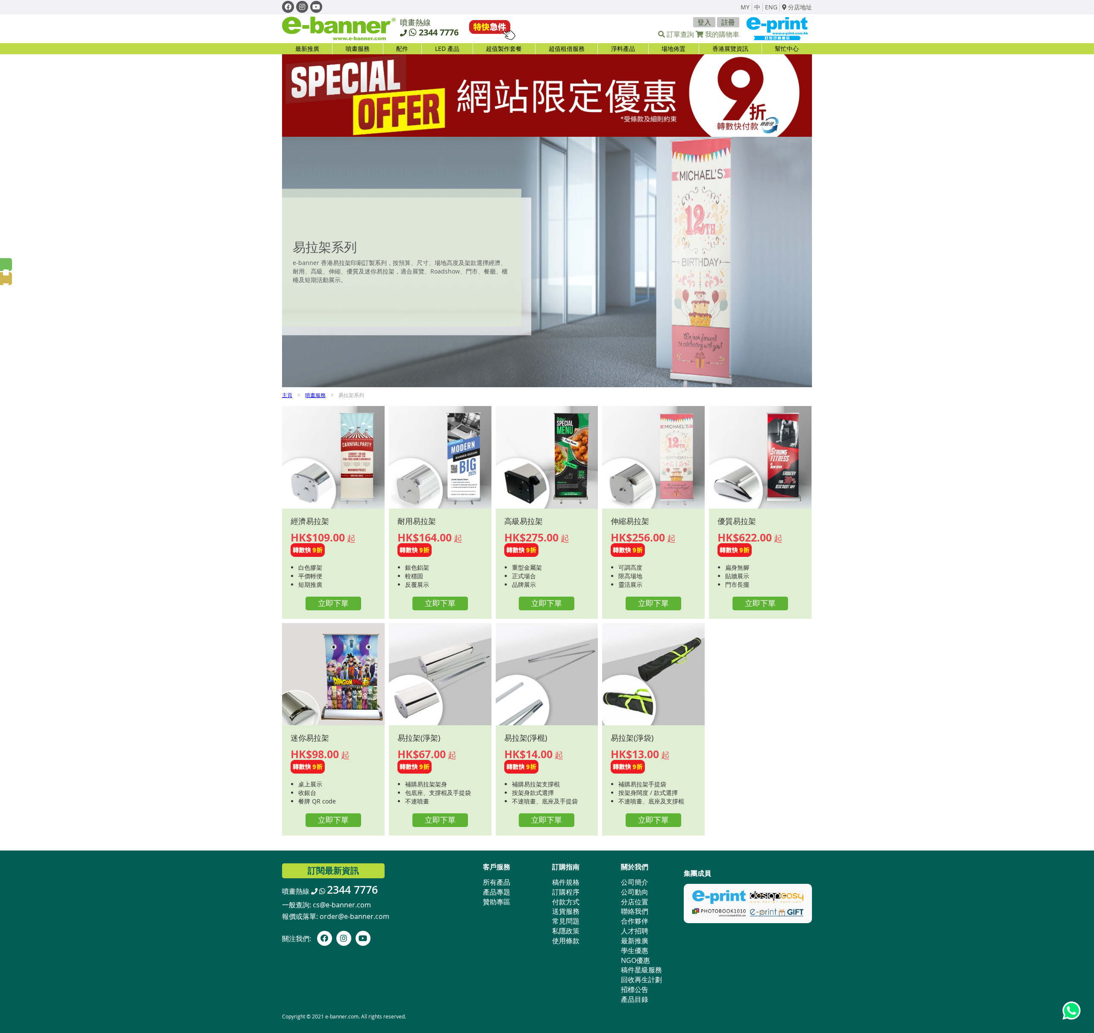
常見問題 (565, 921)
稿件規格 (565, 882)
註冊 (728, 22)
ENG (771, 7)
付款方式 (565, 901)
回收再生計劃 (641, 979)
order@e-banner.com (354, 916)
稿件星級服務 (641, 969)
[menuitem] (357, 48)
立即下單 (333, 603)
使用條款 (565, 940)
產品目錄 (634, 999)
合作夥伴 (634, 921)
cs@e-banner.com (342, 904)
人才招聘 (634, 931)
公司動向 (634, 892)
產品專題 (496, 892)
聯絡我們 (634, 911)
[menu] (547, 48)
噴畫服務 (315, 394)
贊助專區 (496, 901)
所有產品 (496, 882)
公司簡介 (634, 882)
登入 (704, 22)
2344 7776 (439, 32)
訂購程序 (565, 892)
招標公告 (634, 989)
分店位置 (634, 901)
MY (745, 7)
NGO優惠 (635, 960)
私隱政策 (565, 931)
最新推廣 (307, 48)
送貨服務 (565, 911)
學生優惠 (634, 950)
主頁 (287, 394)
